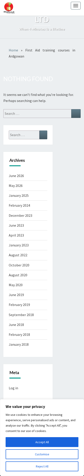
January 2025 (19, 195)
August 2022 (18, 255)
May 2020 (16, 285)
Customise (42, 454)
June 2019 (16, 294)
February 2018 (19, 334)
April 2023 (16, 235)
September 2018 (21, 314)
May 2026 (16, 185)
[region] (42, 437)
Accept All (42, 442)
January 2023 (19, 245)
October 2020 (19, 265)
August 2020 (18, 275)
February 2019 (19, 304)
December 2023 (20, 215)
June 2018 (16, 324)
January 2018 (19, 344)
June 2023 (16, 225)
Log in (13, 388)
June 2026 (16, 175)
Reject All (42, 466)
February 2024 (19, 205)
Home (13, 50)
